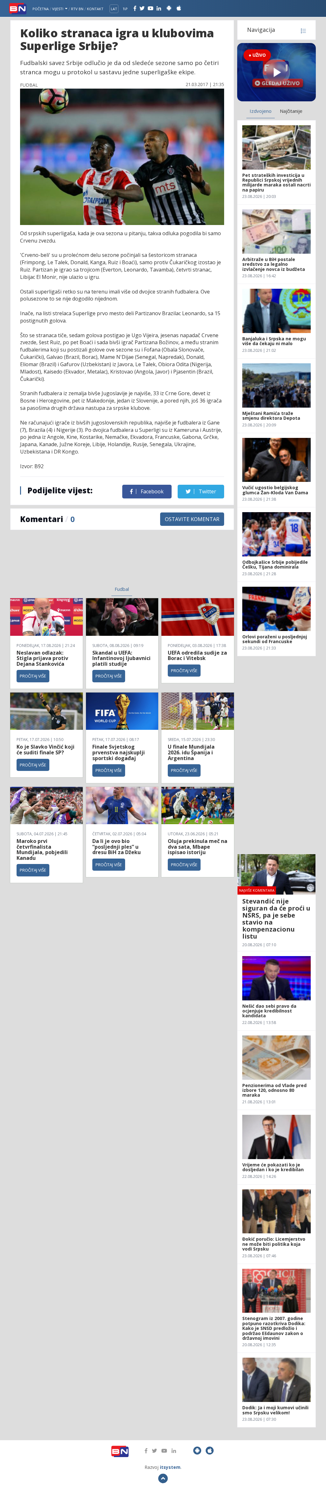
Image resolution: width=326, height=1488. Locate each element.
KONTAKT (95, 8)
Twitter (206, 491)
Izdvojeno (261, 111)
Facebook (151, 491)
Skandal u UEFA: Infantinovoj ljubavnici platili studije (121, 658)
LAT (114, 8)
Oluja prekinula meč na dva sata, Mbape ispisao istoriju (197, 847)
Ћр (125, 8)
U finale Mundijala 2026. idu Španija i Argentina (191, 752)
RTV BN (77, 8)
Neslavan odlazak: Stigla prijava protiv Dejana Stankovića (42, 658)
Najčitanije (291, 111)
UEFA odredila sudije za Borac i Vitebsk (197, 655)
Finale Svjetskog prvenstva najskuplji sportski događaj (118, 752)
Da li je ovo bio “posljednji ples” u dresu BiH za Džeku (116, 847)
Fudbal (122, 589)
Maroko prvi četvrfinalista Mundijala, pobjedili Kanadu (42, 849)
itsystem (170, 1467)
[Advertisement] (74, 562)
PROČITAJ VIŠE (33, 676)
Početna (40, 8)
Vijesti (58, 8)
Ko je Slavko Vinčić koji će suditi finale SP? (45, 749)
